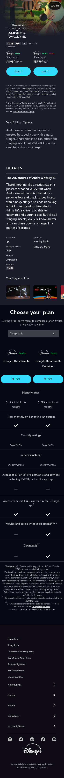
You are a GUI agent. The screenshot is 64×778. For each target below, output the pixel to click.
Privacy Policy (13, 645)
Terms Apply (11, 566)
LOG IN (55, 5)
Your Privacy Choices (16, 671)
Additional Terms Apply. (23, 111)
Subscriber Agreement (17, 664)
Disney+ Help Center (41, 606)
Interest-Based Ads (15, 677)
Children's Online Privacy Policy (20, 652)
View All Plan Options (19, 122)
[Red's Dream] (45, 292)
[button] (32, 684)
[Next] (58, 291)
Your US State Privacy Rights (19, 658)
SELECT (18, 71)
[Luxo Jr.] (18, 292)
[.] (10, 739)
